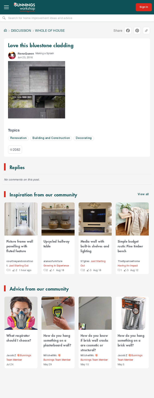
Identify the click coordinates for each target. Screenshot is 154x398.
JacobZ (11, 355)
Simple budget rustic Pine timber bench (130, 246)
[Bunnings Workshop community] (25, 7)
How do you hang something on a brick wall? (131, 340)
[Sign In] (144, 7)
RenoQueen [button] (26, 53)
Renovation (18, 138)
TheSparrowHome (129, 261)
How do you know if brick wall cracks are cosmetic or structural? (94, 342)
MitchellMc (50, 355)
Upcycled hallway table (56, 243)
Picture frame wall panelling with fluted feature (19, 246)
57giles (85, 261)
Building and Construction (51, 138)
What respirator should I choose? (18, 338)
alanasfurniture (53, 261)
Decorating (84, 138)
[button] (12, 55)
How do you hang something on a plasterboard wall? (57, 340)
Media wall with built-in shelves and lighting (95, 246)
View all (143, 194)
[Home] (5, 30)
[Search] (4, 18)
